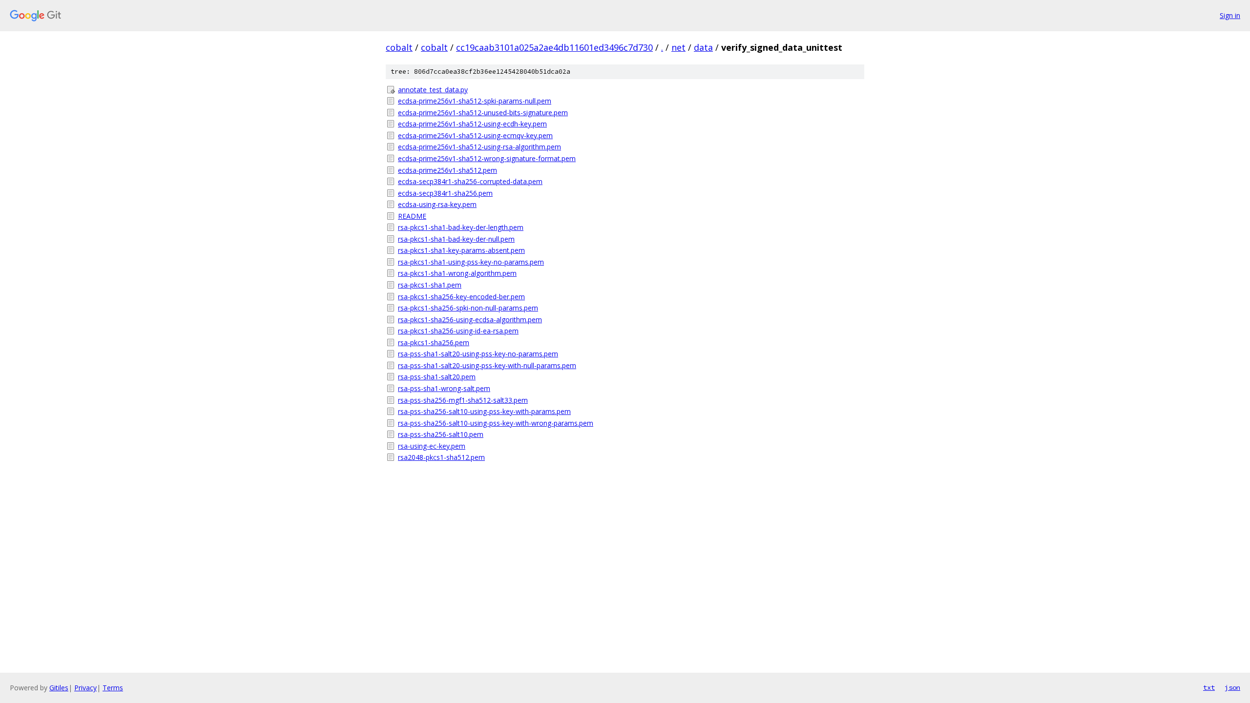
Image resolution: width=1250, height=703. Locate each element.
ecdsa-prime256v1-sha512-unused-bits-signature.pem (483, 112)
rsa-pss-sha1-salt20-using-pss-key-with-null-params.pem (487, 365)
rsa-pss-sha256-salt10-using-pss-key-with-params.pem (484, 411)
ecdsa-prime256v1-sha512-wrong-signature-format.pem (487, 158)
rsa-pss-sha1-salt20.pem (437, 376)
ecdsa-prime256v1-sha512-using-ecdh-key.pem (472, 123)
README (412, 216)
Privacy (85, 687)
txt (1209, 687)
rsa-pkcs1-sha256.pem (433, 342)
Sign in (1230, 15)
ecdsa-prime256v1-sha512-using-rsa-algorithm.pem (479, 146)
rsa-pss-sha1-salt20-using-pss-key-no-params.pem (478, 353)
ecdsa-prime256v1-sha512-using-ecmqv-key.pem (475, 135)
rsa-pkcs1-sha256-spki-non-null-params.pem (468, 307)
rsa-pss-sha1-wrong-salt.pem (444, 388)
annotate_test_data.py (433, 89)
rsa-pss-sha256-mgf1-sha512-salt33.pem (463, 400)
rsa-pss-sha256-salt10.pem (440, 434)
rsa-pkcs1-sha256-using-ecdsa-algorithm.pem (470, 319)
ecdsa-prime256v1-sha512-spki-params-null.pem (474, 100)
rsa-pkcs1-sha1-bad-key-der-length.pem (460, 227)
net (678, 47)
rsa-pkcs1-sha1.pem (429, 284)
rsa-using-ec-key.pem (431, 446)
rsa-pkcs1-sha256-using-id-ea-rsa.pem (458, 330)
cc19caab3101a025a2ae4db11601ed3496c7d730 (554, 47)
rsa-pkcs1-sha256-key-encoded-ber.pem (461, 296)
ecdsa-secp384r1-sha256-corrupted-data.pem (470, 181)
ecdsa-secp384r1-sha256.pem (445, 193)
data (703, 47)
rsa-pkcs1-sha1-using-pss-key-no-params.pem (471, 262)
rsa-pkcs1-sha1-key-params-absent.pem (461, 250)
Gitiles (58, 687)
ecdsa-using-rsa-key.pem (437, 204)
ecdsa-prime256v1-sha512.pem (447, 170)
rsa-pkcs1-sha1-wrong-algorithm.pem (457, 273)
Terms (113, 687)
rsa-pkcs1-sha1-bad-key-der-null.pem (456, 239)
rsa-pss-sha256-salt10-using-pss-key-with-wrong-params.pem (495, 423)
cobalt (399, 47)
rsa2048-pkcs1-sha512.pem (441, 457)
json (1232, 687)
